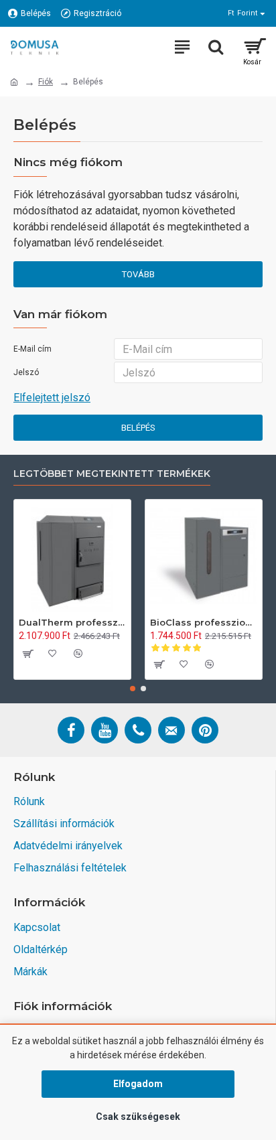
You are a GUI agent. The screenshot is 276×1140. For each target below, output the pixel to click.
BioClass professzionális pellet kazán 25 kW (203, 622)
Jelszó (26, 372)
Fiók (45, 81)
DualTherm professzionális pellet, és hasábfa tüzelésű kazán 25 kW (72, 622)
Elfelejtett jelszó (51, 397)
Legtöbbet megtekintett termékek (111, 474)
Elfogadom (138, 1083)
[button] (132, 688)
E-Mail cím (32, 349)
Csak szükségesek (138, 1116)
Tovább (138, 274)
